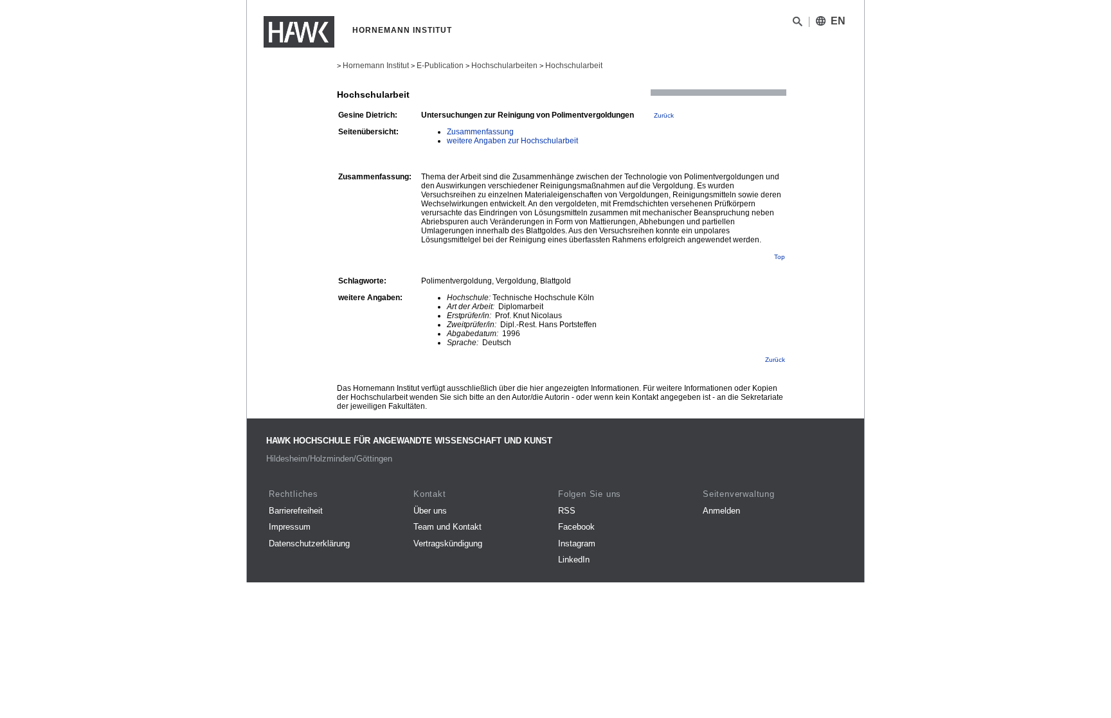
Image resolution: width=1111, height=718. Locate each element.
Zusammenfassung (480, 131)
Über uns (430, 511)
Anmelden (721, 511)
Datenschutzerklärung (309, 543)
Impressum (290, 527)
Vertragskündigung (447, 543)
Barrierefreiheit (296, 511)
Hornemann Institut (376, 65)
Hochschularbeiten (504, 65)
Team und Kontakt (447, 527)
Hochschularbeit (573, 65)
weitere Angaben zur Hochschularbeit (512, 140)
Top (779, 256)
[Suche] (797, 23)
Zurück (664, 115)
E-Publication (440, 65)
